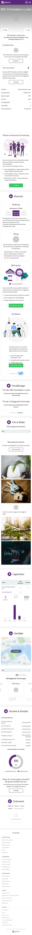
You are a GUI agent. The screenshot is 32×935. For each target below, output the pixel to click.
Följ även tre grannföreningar (12, 477)
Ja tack (16, 482)
